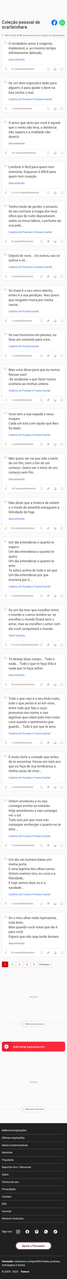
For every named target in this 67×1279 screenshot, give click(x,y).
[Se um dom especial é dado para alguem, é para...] (55, 109)
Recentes (7, 1152)
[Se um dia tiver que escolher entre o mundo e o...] (55, 645)
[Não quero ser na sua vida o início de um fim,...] (55, 489)
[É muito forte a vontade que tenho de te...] (55, 787)
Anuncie (6, 1211)
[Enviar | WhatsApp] (62, 23)
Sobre (5, 1174)
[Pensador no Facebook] (27, 1231)
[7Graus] (25, 1271)
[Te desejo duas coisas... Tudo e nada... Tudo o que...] (55, 684)
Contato (6, 1196)
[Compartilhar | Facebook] (54, 23)
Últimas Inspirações (13, 1137)
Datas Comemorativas (15, 1145)
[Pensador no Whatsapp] (46, 1231)
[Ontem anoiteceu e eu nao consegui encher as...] (55, 845)
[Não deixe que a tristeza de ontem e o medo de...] (55, 528)
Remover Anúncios (12, 1218)
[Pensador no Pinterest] (36, 1231)
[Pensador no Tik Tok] (55, 1231)
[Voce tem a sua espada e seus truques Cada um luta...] (55, 444)
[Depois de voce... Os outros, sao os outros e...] (55, 276)
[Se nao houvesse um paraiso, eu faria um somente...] (55, 356)
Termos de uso (10, 1181)
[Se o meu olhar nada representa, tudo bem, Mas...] (55, 953)
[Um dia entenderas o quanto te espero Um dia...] (55, 596)
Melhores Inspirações (14, 1130)
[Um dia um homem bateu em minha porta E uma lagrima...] (55, 904)
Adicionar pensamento (29, 1046)
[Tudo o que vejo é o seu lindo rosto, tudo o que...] (55, 743)
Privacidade (8, 1189)
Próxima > (45, 964)
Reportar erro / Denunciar (16, 1167)
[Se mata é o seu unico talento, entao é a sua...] (55, 321)
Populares (8, 1159)
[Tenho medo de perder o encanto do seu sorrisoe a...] (55, 241)
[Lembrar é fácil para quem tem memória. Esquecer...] (55, 193)
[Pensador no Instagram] (18, 1231)
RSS (4, 1203)
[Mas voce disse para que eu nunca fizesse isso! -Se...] (55, 400)
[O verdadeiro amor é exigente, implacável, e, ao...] (55, 69)
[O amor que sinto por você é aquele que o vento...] (55, 153)
